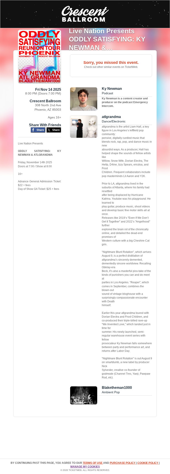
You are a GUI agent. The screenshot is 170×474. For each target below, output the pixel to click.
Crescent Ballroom (45, 101)
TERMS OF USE (93, 462)
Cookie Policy (148, 462)
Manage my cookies (85, 466)
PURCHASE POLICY (123, 462)
